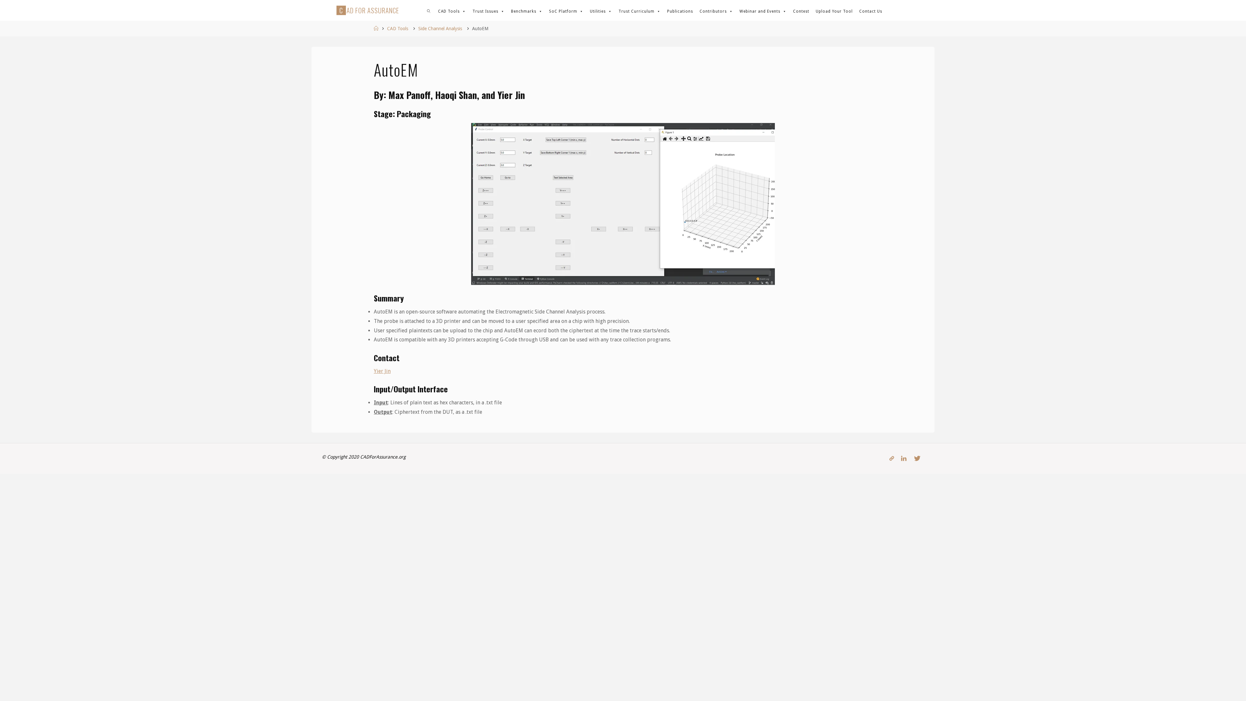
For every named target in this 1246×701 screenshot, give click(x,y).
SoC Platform (563, 11)
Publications (680, 11)
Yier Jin (382, 371)
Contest (801, 11)
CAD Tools (449, 11)
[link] (429, 10)
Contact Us (870, 11)
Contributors (713, 11)
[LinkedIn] (904, 458)
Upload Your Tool (834, 11)
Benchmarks (523, 11)
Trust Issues (485, 11)
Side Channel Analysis (440, 28)
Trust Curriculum (636, 11)
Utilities (598, 11)
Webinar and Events (759, 11)
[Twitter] (917, 458)
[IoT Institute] (892, 458)
